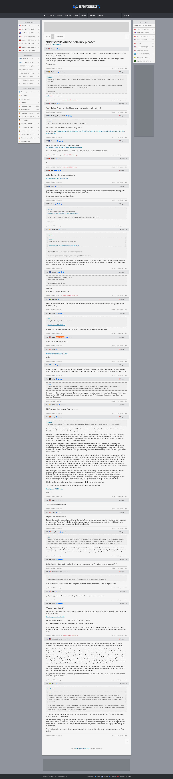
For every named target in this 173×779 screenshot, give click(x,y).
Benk (53, 349)
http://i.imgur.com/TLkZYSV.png (57, 178)
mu (53, 365)
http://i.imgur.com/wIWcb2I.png (56, 354)
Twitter (98, 776)
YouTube (122, 776)
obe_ (52, 186)
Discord (106, 776)
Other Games (56, 44)
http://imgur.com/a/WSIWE (55, 617)
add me (48, 96)
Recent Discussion (29, 88)
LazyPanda (55, 532)
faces (53, 500)
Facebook (114, 776)
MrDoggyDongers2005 (58, 115)
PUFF (53, 512)
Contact (44, 776)
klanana (53, 49)
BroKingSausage (57, 571)
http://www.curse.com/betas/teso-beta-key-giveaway (64, 147)
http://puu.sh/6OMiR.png (54, 489)
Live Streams (144, 22)
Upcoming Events (29, 55)
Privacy (50, 776)
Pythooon (54, 72)
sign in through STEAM (82, 748)
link (126, 68)
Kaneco (53, 141)
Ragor (53, 158)
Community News (29, 22)
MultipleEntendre (57, 639)
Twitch (129, 776)
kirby (52, 204)
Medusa (54, 299)
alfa (52, 170)
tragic (53, 337)
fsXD (53, 591)
